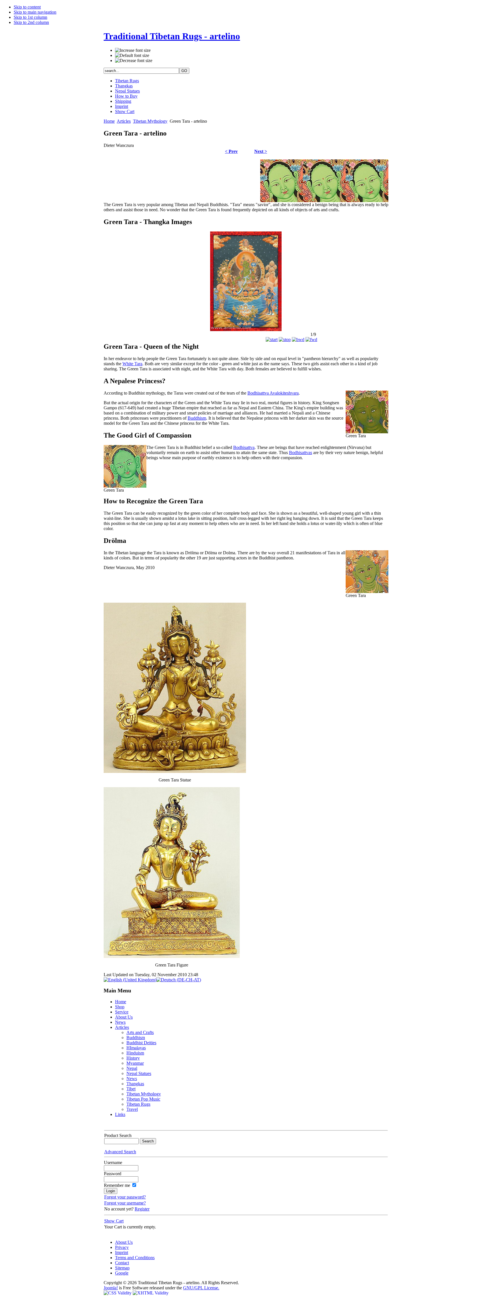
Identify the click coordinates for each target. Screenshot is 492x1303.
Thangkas (124, 85)
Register (142, 1208)
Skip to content (27, 7)
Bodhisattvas (300, 452)
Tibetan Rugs (127, 80)
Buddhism (197, 418)
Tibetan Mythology (150, 121)
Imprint (121, 106)
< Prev (231, 151)
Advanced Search (120, 1151)
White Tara (132, 363)
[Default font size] (132, 55)
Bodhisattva (244, 447)
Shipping (123, 101)
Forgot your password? (125, 1197)
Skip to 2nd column (31, 22)
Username (113, 1162)
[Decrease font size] (133, 60)
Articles (124, 121)
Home (109, 121)
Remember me (117, 1185)
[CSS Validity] (118, 1292)
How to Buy (126, 96)
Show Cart (124, 111)
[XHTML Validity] (151, 1292)
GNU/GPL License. (201, 1287)
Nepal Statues (127, 91)
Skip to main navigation (35, 12)
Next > (260, 151)
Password (112, 1173)
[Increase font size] (133, 50)
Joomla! (111, 1287)
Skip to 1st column (30, 17)
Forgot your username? (125, 1203)
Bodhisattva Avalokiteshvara (273, 393)
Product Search (118, 1135)
